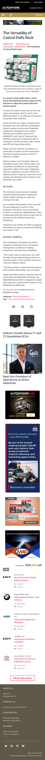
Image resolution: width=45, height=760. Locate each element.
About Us (6, 694)
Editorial (16, 297)
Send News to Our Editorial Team (14, 707)
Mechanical (20, 46)
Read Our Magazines (10, 731)
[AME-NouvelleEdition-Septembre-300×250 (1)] (22, 418)
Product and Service (26, 299)
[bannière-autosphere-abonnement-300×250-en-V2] (22, 525)
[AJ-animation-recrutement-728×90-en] (22, 24)
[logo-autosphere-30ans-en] (11, 8)
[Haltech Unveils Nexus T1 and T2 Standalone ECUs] (22, 321)
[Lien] (22, 566)
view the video (12, 290)
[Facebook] (12, 746)
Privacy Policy (37, 753)
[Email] (6, 746)
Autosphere (8, 46)
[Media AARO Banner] (22, 558)
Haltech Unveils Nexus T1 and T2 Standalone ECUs (22, 334)
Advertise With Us (9, 696)
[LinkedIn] (17, 746)
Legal (29, 753)
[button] (42, 8)
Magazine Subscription (11, 718)
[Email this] (13, 307)
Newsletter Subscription (11, 721)
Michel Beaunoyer (22, 44)
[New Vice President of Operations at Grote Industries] (22, 359)
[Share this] (22, 307)
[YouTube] (23, 746)
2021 (10, 299)
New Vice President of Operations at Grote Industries (17, 380)
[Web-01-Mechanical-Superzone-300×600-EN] (22, 492)
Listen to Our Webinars (11, 734)
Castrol (15, 299)
